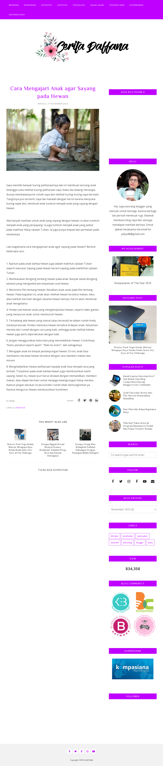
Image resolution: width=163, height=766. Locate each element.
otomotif (115, 542)
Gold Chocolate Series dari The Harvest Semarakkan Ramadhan (137, 395)
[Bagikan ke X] (84, 400)
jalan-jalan (142, 536)
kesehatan (128, 536)
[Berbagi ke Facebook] (79, 400)
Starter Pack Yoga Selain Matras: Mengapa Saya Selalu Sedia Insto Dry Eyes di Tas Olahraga (132, 350)
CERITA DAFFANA (86, 760)
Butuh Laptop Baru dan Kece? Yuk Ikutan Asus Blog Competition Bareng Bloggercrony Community (139, 380)
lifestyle (20, 407)
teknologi (127, 542)
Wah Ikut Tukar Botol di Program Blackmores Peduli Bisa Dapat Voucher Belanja (138, 426)
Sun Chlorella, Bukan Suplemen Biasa (139, 411)
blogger (140, 542)
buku (150, 542)
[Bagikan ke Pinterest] (90, 400)
